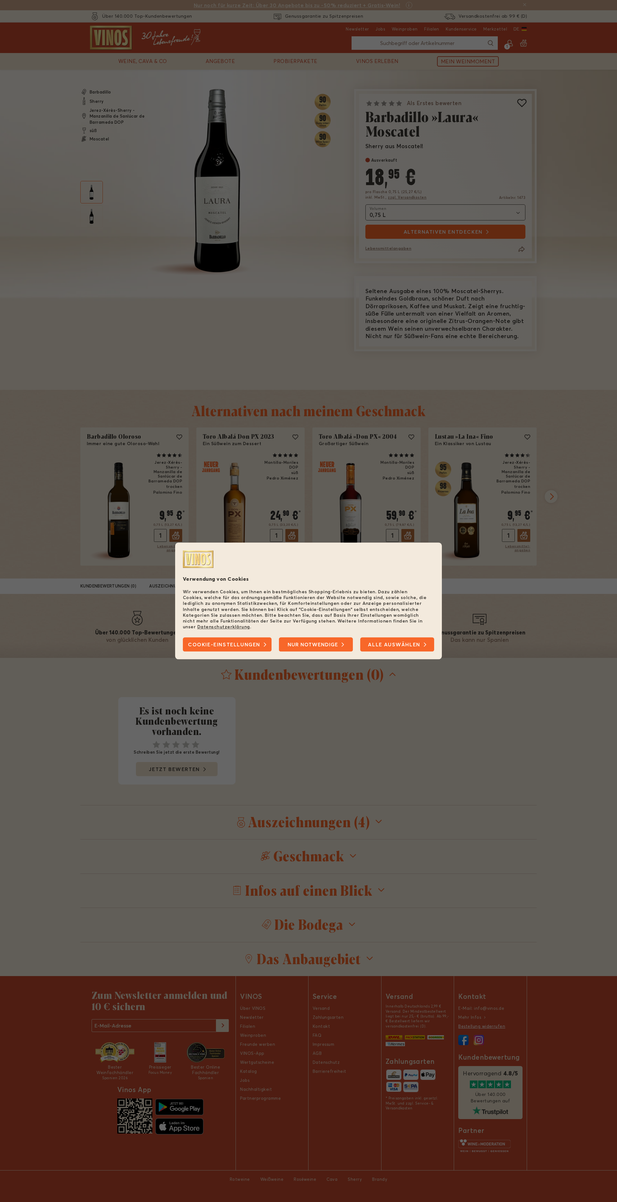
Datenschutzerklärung (223, 627)
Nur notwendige (313, 644)
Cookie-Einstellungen (224, 644)
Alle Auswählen (394, 644)
